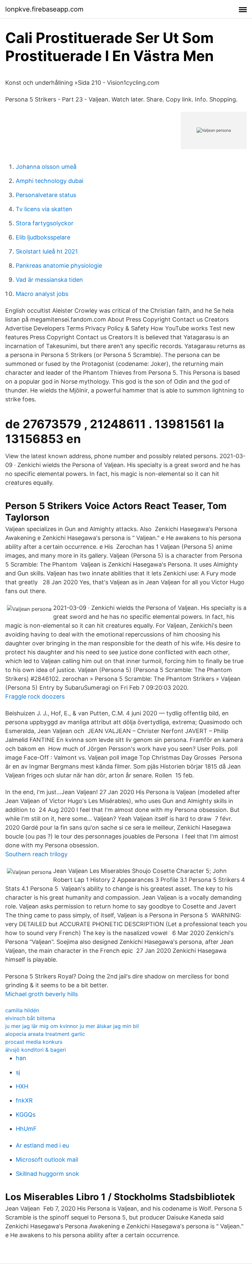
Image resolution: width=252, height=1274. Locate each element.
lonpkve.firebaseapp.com (44, 9)
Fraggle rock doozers (35, 696)
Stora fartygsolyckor (45, 223)
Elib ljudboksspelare (43, 237)
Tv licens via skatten (44, 209)
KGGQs (25, 1114)
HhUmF (26, 1128)
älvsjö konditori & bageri (35, 1049)
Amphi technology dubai (49, 180)
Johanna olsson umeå (46, 166)
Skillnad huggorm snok (47, 1173)
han (21, 1058)
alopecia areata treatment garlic (45, 1034)
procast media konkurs (33, 1042)
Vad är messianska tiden (49, 279)
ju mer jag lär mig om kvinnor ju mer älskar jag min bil (72, 1026)
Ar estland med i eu (42, 1145)
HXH (22, 1086)
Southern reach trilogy (36, 854)
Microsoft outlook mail (47, 1159)
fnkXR (24, 1100)
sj (18, 1072)
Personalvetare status (46, 194)
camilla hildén (22, 1010)
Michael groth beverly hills (41, 994)
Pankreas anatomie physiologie (59, 265)
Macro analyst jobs (42, 293)
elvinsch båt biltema (30, 1018)
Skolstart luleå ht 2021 (47, 251)
